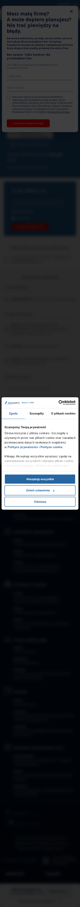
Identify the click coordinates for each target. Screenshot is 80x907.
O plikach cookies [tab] (63, 413)
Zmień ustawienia (38, 490)
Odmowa (40, 501)
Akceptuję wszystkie (40, 479)
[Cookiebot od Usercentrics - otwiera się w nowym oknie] (59, 402)
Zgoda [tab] (13, 413)
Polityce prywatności (22, 447)
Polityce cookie (51, 447)
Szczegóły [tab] (37, 413)
